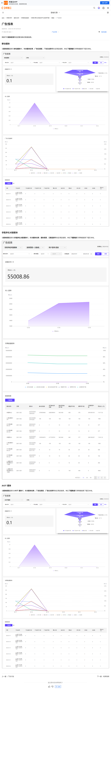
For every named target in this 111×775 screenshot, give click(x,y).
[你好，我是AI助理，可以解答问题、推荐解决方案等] (99, 8)
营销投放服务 (25, 18)
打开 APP (105, 3)
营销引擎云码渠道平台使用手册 (40, 18)
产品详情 (54, 32)
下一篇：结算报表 (103, 676)
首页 (3, 18)
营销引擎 (9, 18)
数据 (53, 18)
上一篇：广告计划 (8, 676)
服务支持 (16, 18)
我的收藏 (103, 32)
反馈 (59, 686)
